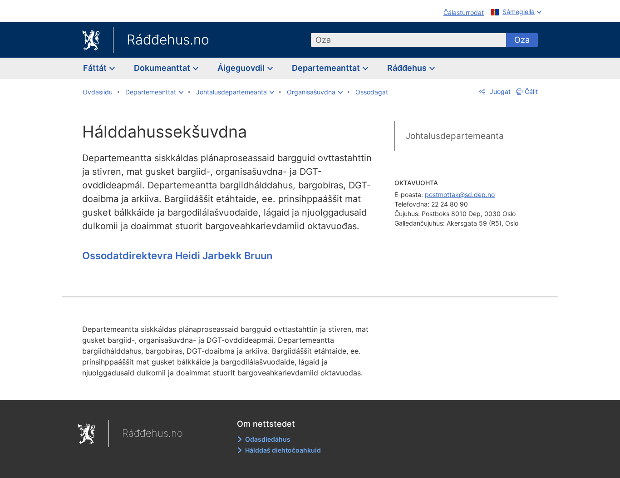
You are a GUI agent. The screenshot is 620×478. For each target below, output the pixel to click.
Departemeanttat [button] (327, 68)
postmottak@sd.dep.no (460, 194)
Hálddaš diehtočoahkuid (283, 450)
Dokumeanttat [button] (163, 68)
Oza (522, 39)
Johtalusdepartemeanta (455, 136)
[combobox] (408, 40)
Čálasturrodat (463, 12)
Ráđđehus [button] (407, 68)
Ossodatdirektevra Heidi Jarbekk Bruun (177, 255)
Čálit (531, 91)
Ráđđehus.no (168, 39)
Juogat (499, 91)
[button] (154, 92)
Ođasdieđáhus (267, 439)
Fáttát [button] (95, 68)
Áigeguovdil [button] (241, 68)
